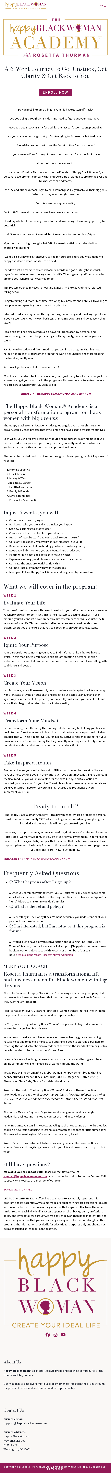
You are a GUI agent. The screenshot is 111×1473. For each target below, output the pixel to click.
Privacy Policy (55, 1469)
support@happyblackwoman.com (25, 1176)
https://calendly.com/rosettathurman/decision (44, 955)
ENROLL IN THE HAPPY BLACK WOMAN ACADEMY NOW (36, 859)
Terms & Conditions (94, 1467)
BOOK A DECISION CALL (17, 1190)
